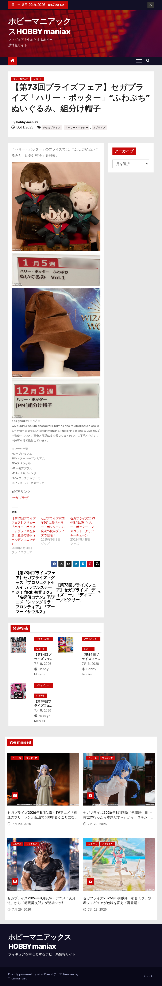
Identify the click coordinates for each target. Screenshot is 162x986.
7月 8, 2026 (42, 664)
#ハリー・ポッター (76, 127)
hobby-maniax (27, 122)
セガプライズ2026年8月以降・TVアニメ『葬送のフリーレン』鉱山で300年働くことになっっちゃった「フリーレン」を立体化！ (42, 817)
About (148, 976)
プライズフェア (21, 79)
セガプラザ (20, 497)
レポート (38, 79)
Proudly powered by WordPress (30, 974)
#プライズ (99, 127)
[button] (149, 60)
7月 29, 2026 (21, 824)
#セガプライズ (51, 127)
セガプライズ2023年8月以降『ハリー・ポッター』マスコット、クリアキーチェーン (82, 526)
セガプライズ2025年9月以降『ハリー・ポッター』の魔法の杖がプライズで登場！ (53, 526)
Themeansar (17, 978)
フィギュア (31, 758)
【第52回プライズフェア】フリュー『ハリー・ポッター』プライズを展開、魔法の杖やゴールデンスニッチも (24, 531)
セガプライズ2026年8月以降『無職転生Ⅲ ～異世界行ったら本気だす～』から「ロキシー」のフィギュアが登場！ (118, 817)
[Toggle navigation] (139, 60)
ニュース (17, 758)
